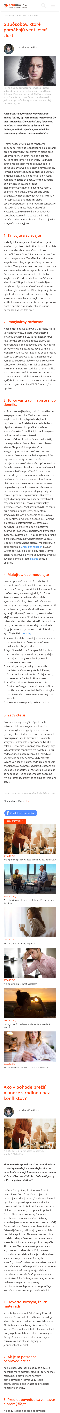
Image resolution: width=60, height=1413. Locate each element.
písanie (34, 558)
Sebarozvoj (33, 15)
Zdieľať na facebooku (22, 813)
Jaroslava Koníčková (28, 47)
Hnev (28, 801)
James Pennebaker (31, 546)
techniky (27, 633)
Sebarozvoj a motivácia (15, 15)
